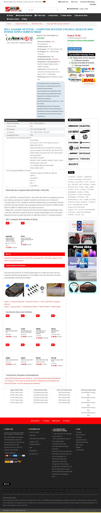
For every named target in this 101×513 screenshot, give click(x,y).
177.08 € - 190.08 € (39, 491)
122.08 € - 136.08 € (92, 488)
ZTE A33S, (80, 194)
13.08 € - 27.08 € (15, 488)
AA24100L (55, 59)
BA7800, (79, 192)
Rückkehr (93, 4)
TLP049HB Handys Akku (40, 392)
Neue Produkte (80, 434)
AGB (30, 447)
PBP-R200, (71, 187)
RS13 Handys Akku (64, 397)
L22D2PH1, (80, 177)
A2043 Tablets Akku (16, 395)
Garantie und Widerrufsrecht (35, 443)
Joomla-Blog (80, 450)
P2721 (23, 236)
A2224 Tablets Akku (16, 392)
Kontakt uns (64, 2)
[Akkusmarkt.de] (14, 9)
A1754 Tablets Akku (16, 397)
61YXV (23, 329)
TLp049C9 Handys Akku (40, 402)
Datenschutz (34, 454)
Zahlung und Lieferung (37, 438)
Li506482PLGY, (88, 177)
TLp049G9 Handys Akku (40, 397)
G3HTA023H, (81, 197)
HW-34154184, (87, 179)
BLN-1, (81, 199)
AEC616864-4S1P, (77, 204)
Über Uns (74, 2)
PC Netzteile (40, 15)
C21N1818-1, (92, 202)
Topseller (79, 432)
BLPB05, (93, 184)
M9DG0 (8, 329)
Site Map (79, 437)
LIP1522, (81, 187)
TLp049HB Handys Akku (40, 395)
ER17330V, (93, 199)
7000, (87, 197)
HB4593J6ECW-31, (73, 199)
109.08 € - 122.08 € (82, 488)
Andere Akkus (14, 19)
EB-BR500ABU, (72, 197)
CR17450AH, (90, 189)
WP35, (76, 187)
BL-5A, (77, 189)
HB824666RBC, (72, 192)
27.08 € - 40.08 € (24, 488)
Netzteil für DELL (37, 24)
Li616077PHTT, (79, 182)
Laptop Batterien (81, 440)
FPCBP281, (71, 214)
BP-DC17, (92, 182)
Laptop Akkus (16, 307)
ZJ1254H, (70, 179)
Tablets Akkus (44, 307)
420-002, (85, 204)
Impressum (33, 450)
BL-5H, (70, 204)
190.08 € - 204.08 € (50, 491)
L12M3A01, (83, 189)
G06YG (23, 358)
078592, (92, 187)
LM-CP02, (77, 214)
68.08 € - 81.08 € (52, 488)
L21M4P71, (71, 189)
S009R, (87, 187)
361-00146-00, (72, 194)
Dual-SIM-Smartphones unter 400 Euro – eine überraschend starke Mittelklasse (33, 378)
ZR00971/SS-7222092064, (84, 212)
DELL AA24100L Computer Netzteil (58, 24)
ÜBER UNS (32, 435)
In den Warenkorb (74, 49)
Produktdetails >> (89, 84)
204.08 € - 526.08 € (61, 491)
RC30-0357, (75, 184)
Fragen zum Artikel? (76, 52)
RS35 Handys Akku (64, 395)
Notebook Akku (81, 15)
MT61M (53, 358)
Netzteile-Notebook (24, 15)
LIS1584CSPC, (72, 177)
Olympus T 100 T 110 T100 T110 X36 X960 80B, (81, 209)
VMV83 (38, 329)
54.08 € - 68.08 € (43, 488)
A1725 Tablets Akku (16, 400)
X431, (82, 214)
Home (10, 15)
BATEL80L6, (87, 194)
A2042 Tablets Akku (16, 402)
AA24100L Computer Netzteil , (15, 258)
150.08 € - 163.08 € (18, 491)
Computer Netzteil (21, 24)
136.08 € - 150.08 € (8, 491)
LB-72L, (87, 182)
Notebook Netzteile (82, 442)
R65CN (38, 358)
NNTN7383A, (78, 179)
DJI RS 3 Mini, (72, 212)
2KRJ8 (53, 329)
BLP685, (86, 199)
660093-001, (84, 202)
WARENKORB (73, 9)
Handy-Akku (53, 15)
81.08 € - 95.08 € (62, 488)
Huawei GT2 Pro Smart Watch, (76, 207)
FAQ (94, 511)
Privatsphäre (34, 432)
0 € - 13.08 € (6, 488)
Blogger (78, 447)
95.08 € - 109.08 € (71, 488)
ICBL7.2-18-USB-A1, (84, 184)
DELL (53, 41)
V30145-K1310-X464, (74, 202)
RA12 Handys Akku (64, 402)
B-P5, (69, 184)
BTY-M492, (71, 182)
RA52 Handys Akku (64, 392)
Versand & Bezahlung (87, 2)
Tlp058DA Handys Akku (40, 400)
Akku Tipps (79, 445)
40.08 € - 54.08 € (33, 488)
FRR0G (8, 358)
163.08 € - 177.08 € (29, 491)
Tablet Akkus (66, 15)
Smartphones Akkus (30, 307)
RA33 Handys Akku (64, 400)
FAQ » (53, 476)
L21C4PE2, (86, 192)
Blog (25, 19)
